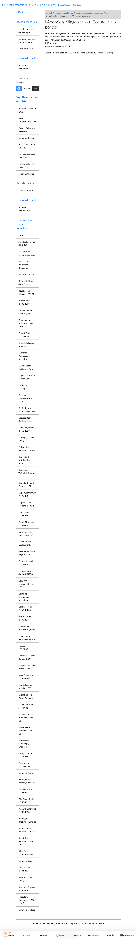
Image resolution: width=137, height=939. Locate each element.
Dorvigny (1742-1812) (26, 439)
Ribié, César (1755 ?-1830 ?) (25, 853)
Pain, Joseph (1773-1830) (24, 764)
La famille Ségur (25, 861)
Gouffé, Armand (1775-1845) (25, 618)
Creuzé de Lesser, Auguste (26, 344)
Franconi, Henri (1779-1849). (25, 563)
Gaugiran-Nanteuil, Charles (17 (26, 583)
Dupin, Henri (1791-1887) (24, 514)
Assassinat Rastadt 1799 (27, 110)
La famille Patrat (25, 773)
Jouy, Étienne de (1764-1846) (25, 677)
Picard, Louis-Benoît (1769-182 (26, 781)
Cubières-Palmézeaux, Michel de (24, 355)
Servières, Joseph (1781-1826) (26, 869)
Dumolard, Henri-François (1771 (26, 484)
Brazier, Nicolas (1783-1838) (25, 302)
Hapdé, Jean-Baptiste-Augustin (26, 637)
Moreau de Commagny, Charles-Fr (23, 743)
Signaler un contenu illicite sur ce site (87, 923)
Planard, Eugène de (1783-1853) (27, 810)
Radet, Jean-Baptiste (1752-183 (25, 841)
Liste (20, 235)
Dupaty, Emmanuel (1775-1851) (27, 494)
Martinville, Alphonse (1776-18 (26, 717)
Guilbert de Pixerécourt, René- (27, 628)
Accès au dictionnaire (24, 67)
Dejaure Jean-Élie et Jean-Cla (26, 377)
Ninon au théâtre (26, 173)
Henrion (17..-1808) (23, 647)
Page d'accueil (64, 4)
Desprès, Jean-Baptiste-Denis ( (25, 419)
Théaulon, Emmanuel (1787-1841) (26, 899)
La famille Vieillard (26, 909)
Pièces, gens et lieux (64, 13)
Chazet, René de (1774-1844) (25, 335)
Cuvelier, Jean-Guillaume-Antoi (26, 367)
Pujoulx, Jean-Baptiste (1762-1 (26, 830)
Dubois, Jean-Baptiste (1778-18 (26, 449)
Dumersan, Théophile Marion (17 (26, 473)
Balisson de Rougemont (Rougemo (23, 264)
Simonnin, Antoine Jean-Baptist (26, 888)
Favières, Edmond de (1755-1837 (26, 553)
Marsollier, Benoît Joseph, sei (26, 706)
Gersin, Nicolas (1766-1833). (25, 608)
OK (35, 88)
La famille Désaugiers (23, 387)
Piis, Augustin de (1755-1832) (26, 800)
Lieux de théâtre (25, 48)
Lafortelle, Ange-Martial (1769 (26, 686)
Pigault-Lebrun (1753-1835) (25, 791)
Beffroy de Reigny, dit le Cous (26, 282)
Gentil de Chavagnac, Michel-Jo (23, 596)
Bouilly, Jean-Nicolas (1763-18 (26, 292)
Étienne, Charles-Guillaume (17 (26, 543)
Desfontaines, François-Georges (26, 409)
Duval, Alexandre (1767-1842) (26, 523)
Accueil (48, 13)
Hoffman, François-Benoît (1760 (27, 657)
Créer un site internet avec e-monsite (50, 923)
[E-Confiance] (93, 935)
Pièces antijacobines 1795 (27, 120)
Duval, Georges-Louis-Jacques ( (25, 533)
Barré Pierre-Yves (26, 274)
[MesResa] (43, 935)
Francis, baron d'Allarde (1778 (25, 572)
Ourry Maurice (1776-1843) (25, 755)
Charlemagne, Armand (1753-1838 (25, 323)
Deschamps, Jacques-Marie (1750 (25, 398)
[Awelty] (60, 935)
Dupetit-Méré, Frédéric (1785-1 (26, 504)
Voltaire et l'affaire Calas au (26, 146)
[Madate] (26, 935)
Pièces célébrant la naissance (26, 130)
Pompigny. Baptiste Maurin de (27, 820)
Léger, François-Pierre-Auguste (25, 696)
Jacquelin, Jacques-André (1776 (27, 667)
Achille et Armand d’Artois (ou (26, 243)
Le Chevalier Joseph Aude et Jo (26, 253)
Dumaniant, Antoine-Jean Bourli (24, 460)
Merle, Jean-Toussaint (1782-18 (26, 730)
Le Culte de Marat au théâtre (26, 156)
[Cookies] (6, 933)
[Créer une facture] (77, 935)
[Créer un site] (10, 935)
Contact (77, 4)
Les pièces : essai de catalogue (89, 13)
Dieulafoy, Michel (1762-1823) (26, 429)
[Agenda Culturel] (127, 935)
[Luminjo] (110, 935)
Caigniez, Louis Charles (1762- (25, 312)
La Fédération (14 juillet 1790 (26, 165)
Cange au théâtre (26, 138)
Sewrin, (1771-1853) (25, 879)
